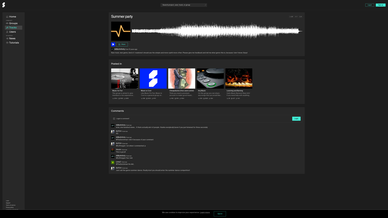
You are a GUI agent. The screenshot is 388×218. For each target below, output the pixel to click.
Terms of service (10, 205)
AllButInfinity (119, 49)
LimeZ (118, 162)
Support (8, 203)
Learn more (205, 212)
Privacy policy (10, 207)
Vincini (118, 149)
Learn (7, 200)
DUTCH (118, 131)
